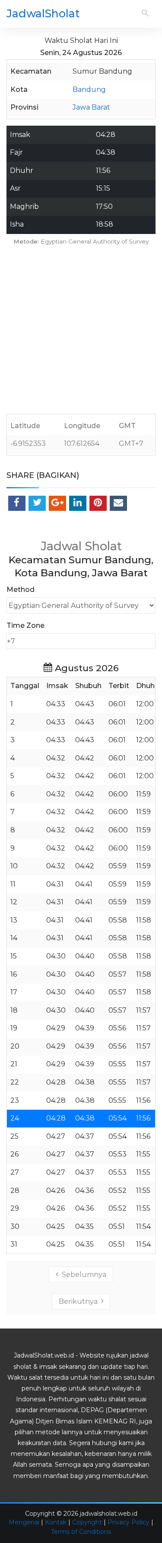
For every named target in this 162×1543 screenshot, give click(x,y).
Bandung (89, 89)
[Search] (145, 14)
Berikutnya (80, 1301)
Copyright (87, 1522)
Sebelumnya (82, 1274)
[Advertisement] (81, 332)
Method (20, 589)
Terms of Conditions (81, 1532)
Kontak (56, 1522)
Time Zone (25, 625)
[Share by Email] (118, 503)
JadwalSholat (43, 13)
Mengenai (24, 1522)
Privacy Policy (128, 1522)
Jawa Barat (91, 107)
